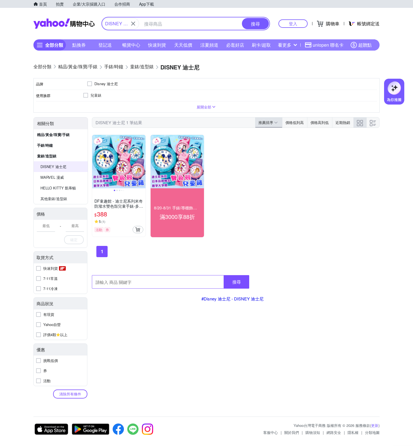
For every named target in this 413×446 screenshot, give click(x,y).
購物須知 (312, 432)
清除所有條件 (70, 394)
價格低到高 (294, 122)
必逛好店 (235, 45)
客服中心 (270, 432)
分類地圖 (372, 432)
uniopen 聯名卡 (328, 45)
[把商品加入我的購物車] (138, 229)
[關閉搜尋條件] (133, 23)
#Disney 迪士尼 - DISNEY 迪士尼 (232, 299)
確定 (74, 239)
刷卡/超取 (261, 45)
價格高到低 (319, 122)
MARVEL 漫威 (52, 177)
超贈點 (365, 45)
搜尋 (236, 282)
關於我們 (291, 432)
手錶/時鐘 (45, 145)
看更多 (284, 45)
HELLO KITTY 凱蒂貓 (58, 188)
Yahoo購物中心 (64, 23)
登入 (293, 23)
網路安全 (333, 432)
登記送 (105, 45)
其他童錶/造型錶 (53, 198)
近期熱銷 (342, 122)
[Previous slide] (95, 162)
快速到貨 (157, 45)
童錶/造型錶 (46, 156)
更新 (374, 425)
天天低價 (183, 45)
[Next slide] (142, 162)
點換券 (79, 45)
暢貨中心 (131, 45)
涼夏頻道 (209, 45)
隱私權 (353, 432)
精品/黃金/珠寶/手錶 (53, 134)
